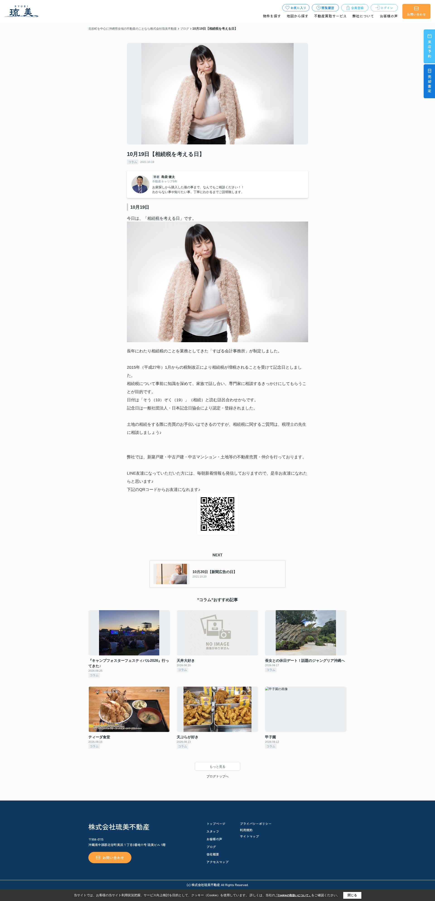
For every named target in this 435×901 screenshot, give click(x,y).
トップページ (215, 823)
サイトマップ (249, 836)
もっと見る (217, 766)
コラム (132, 162)
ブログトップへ (217, 776)
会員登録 (357, 7)
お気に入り (298, 7)
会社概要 (212, 854)
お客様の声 (389, 16)
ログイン (386, 7)
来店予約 (429, 49)
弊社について (363, 16)
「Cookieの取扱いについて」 (293, 895)
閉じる (352, 895)
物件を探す (272, 16)
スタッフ (212, 831)
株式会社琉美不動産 (119, 827)
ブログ (211, 846)
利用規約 (246, 830)
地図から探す (297, 16)
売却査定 (429, 84)
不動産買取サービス (330, 16)
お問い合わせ (416, 14)
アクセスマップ (217, 862)
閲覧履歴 (327, 7)
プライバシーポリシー (256, 823)
